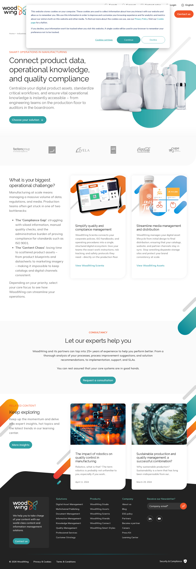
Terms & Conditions (66, 561)
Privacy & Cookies (42, 561)
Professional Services (66, 532)
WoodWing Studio (99, 504)
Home (12, 33)
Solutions (61, 498)
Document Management (68, 513)
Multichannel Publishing (67, 509)
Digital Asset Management (69, 504)
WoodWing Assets (99, 509)
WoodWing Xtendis (100, 518)
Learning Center (130, 537)
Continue (128, 39)
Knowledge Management (68, 523)
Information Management (68, 518)
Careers (126, 528)
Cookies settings (104, 39)
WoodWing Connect (100, 523)
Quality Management (66, 528)
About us (126, 504)
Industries (21, 33)
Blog (124, 509)
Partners (126, 518)
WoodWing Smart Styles (102, 528)
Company (127, 498)
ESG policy (127, 513)
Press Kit (126, 532)
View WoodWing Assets (150, 265)
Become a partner (131, 523)
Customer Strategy (66, 537)
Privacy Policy (141, 19)
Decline (153, 39)
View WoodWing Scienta (89, 265)
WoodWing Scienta (100, 513)
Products (95, 498)
